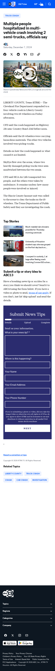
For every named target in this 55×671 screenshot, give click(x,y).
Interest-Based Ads (22, 659)
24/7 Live (22, 4)
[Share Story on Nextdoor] (25, 54)
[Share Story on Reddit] (18, 54)
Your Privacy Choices (24, 653)
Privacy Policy (8, 653)
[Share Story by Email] (31, 54)
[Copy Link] (38, 54)
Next (27, 428)
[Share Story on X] (11, 54)
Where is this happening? (18, 358)
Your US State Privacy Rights (35, 656)
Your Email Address (15, 385)
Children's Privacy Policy (12, 656)
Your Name (11, 371)
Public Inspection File (40, 659)
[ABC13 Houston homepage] (11, 4)
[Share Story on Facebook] (4, 54)
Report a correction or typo (15, 455)
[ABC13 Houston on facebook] (6, 635)
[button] (4, 4)
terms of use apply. (39, 292)
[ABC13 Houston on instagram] (20, 635)
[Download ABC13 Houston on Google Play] (25, 643)
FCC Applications (9, 662)
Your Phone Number (15, 398)
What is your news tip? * (17, 332)
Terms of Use (8, 659)
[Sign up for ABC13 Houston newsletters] (27, 635)
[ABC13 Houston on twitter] (13, 635)
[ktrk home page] (8, 593)
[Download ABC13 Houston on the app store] (10, 643)
